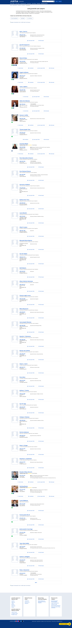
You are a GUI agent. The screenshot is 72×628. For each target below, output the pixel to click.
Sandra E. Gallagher (25, 556)
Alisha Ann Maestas (25, 101)
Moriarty (13, 604)
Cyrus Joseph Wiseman (25, 322)
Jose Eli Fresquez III (24, 44)
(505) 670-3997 (22, 380)
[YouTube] (16, 621)
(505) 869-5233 (22, 435)
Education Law (27, 602)
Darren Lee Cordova (25, 350)
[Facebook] (17, 621)
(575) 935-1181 (22, 518)
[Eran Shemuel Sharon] (15, 174)
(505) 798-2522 (22, 104)
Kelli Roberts (23, 268)
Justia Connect (34, 621)
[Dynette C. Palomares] (15, 339)
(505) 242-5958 (22, 147)
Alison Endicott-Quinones (26, 281)
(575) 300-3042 (22, 187)
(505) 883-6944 (22, 132)
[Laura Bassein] (15, 215)
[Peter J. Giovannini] (15, 572)
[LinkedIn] (14, 621)
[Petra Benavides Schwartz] (15, 160)
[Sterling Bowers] (15, 489)
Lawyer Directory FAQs (55, 603)
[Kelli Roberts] (15, 270)
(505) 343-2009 (22, 298)
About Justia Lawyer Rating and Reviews (55, 607)
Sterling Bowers (24, 486)
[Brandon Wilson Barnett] (15, 474)
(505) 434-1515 (22, 367)
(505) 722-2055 (22, 503)
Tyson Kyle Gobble (24, 543)
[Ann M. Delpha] (15, 256)
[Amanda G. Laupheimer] (15, 461)
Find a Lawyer (12, 3)
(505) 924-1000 (22, 118)
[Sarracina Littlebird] (15, 187)
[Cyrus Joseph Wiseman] (15, 324)
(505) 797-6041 (22, 216)
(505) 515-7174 (22, 257)
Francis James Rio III (25, 515)
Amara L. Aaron (24, 364)
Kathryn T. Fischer (24, 390)
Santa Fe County (14, 612)
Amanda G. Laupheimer (26, 458)
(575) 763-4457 (22, 475)
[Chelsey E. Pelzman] (15, 419)
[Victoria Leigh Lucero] (15, 298)
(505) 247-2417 (22, 75)
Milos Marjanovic (24, 308)
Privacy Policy (54, 621)
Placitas (13, 607)
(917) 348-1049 (22, 48)
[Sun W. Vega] (15, 406)
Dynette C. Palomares (25, 336)
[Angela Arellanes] (15, 75)
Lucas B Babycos (24, 500)
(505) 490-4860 (22, 174)
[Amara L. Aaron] (15, 366)
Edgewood (13, 602)
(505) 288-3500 (22, 339)
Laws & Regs (34, 3)
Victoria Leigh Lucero (25, 295)
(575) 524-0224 (22, 573)
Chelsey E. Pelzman (24, 417)
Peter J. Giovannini (24, 570)
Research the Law (23, 3)
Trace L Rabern (23, 86)
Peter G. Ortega (24, 445)
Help (45, 621)
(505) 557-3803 (22, 393)
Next (36, 582)
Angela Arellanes (24, 72)
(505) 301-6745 (22, 448)
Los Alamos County (15, 613)
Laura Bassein (23, 213)
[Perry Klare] (15, 379)
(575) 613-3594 (22, 462)
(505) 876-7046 (22, 161)
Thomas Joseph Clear (25, 129)
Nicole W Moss (23, 58)
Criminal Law (27, 600)
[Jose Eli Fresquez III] (15, 47)
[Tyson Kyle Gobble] (15, 546)
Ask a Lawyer (17, 3)
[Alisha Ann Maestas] (15, 103)
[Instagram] (18, 621)
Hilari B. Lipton (23, 227)
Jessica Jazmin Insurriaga (26, 529)
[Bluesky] (21, 621)
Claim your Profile (54, 604)
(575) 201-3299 (22, 532)
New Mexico (23, 5)
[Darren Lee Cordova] (15, 353)
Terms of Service (48, 621)
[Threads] (19, 621)
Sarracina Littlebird (25, 184)
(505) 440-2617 (22, 284)
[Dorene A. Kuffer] (15, 117)
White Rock (13, 605)
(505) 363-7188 (22, 230)
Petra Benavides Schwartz (26, 158)
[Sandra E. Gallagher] (15, 559)
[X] (22, 621)
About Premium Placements (55, 605)
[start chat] (69, 624)
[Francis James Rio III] (15, 517)
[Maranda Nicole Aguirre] (15, 243)
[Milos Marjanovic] (15, 311)
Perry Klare (22, 377)
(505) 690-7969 (22, 89)
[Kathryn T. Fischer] (15, 393)
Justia (11, 5)
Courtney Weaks (24, 143)
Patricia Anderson (24, 432)
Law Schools (29, 3)
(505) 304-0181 (22, 271)
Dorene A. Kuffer (24, 115)
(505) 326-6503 (22, 546)
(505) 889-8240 (22, 203)
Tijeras (13, 603)
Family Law (26, 603)
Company (42, 621)
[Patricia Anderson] (15, 434)
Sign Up (60, 1)
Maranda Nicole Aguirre (26, 240)
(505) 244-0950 (22, 61)
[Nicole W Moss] (15, 60)
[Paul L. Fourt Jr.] (15, 34)
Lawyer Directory (14, 5)
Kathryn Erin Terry (24, 199)
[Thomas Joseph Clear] (15, 132)
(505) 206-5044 (22, 420)
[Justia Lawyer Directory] (14, 1)
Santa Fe (13, 600)
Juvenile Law (19, 5)
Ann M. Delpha (23, 253)
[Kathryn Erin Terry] (15, 202)
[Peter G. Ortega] (15, 448)
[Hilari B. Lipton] (15, 229)
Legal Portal (38, 621)
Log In (56, 1)
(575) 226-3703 (22, 559)
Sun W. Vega (23, 403)
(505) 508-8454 (22, 312)
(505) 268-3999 (22, 325)
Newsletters (38, 3)
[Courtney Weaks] (15, 146)
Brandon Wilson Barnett (26, 472)
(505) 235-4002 (22, 407)
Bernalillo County (14, 614)
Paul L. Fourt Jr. (23, 31)
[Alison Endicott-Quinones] (15, 283)
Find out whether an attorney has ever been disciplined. (42, 601)
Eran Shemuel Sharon (25, 171)
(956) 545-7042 (22, 34)
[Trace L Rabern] (15, 89)
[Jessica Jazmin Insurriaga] (15, 531)
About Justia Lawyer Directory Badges (54, 601)
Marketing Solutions (44, 3)
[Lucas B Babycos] (15, 503)
